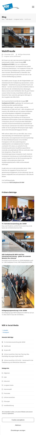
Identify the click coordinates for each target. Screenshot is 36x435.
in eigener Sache (8, 56)
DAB (5, 377)
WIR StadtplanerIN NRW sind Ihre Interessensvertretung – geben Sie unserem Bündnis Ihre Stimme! (16, 256)
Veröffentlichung (9, 405)
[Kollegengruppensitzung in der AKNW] (18, 286)
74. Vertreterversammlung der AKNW (14, 224)
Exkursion (7, 381)
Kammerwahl (17, 56)
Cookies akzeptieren (18, 420)
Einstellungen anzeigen (18, 430)
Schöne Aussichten (9, 397)
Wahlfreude (7, 346)
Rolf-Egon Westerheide (24, 54)
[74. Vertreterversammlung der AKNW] (18, 208)
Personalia (7, 393)
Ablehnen (18, 425)
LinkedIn (5, 330)
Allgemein (7, 373)
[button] (33, 7)
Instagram (6, 332)
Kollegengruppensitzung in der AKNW (14, 310)
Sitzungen (7, 401)
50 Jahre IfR (7, 350)
